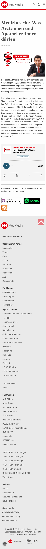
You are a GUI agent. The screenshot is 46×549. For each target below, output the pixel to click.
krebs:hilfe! (7, 351)
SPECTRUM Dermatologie (14, 452)
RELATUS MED (9, 367)
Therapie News (9, 383)
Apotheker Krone (9, 407)
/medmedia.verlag (12, 516)
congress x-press (10, 322)
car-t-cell (6, 318)
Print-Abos (7, 264)
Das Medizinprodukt (11, 420)
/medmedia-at (10, 520)
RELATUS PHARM (10, 371)
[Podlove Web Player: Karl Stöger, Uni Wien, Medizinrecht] (23, 162)
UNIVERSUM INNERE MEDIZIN (16, 473)
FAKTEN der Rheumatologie (14, 428)
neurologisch (8, 436)
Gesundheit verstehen (12, 497)
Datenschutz (8, 281)
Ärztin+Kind (7, 415)
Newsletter (7, 268)
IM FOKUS (7, 346)
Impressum (7, 273)
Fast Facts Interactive (12, 342)
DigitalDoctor (8, 330)
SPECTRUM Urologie (11, 469)
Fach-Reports (8, 492)
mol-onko (6, 355)
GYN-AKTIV (7, 432)
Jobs (4, 256)
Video (5, 387)
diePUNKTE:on (9, 292)
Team (5, 252)
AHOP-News (7, 399)
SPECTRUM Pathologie (12, 460)
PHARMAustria (9, 444)
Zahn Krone (7, 477)
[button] (4, 544)
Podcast (6, 363)
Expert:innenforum (10, 338)
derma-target (8, 326)
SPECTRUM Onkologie (12, 456)
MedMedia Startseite (12, 236)
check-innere (8, 300)
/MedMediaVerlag (12, 512)
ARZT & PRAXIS (9, 411)
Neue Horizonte (9, 501)
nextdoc (6, 359)
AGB (4, 277)
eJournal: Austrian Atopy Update (17, 313)
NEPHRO (8, 440)
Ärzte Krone (7, 403)
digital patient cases (11, 334)
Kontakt (5, 260)
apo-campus (8, 296)
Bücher (5, 488)
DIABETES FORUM (10, 424)
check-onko (7, 305)
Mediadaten (7, 248)
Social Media (8, 508)
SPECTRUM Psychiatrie (13, 465)
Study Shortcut (9, 375)
